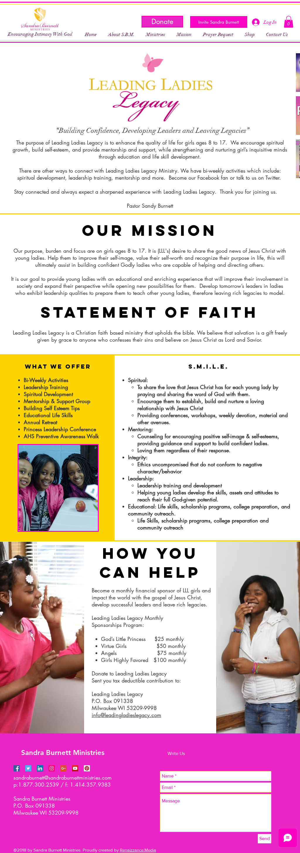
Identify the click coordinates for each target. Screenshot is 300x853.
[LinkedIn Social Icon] (40, 768)
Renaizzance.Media (138, 849)
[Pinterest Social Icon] (87, 768)
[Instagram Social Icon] (52, 768)
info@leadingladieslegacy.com (126, 714)
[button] (155, 34)
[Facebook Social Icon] (16, 768)
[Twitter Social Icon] (28, 768)
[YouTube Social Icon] (75, 768)
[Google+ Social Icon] (63, 768)
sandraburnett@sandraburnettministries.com (62, 777)
